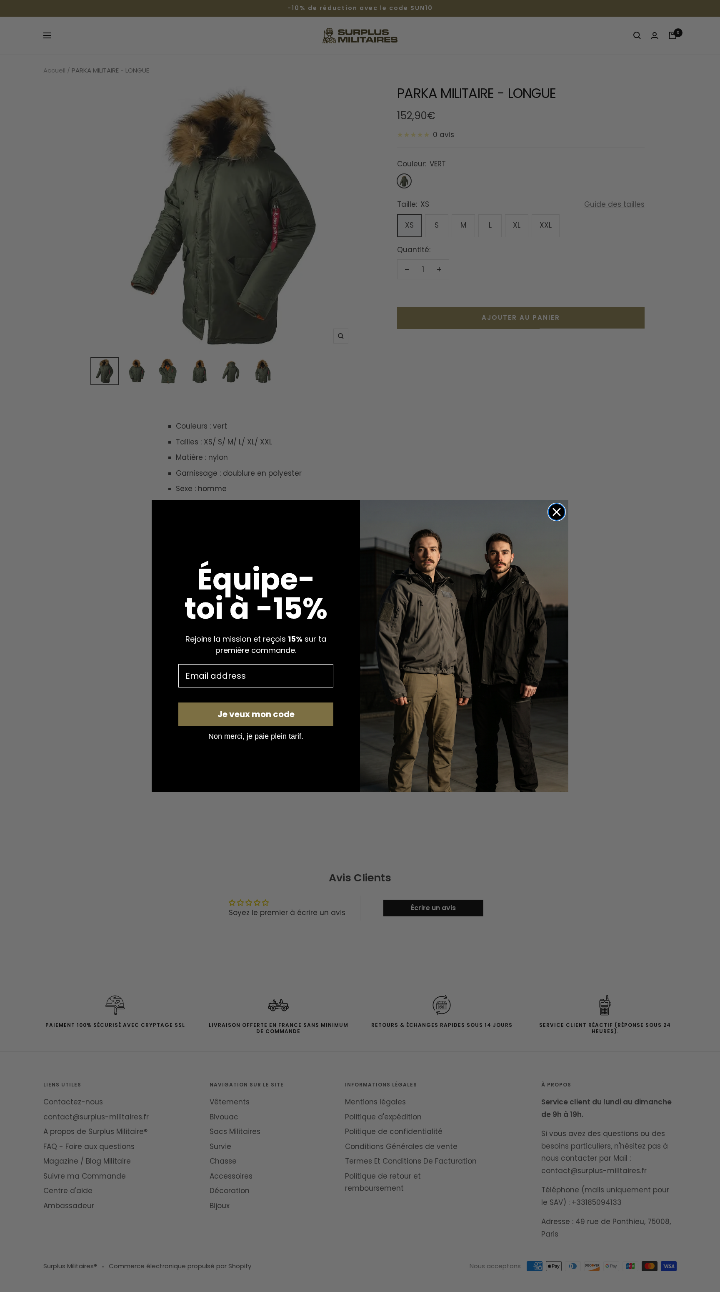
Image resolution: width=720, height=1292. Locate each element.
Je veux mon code (256, 714)
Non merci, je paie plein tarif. (255, 736)
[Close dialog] (556, 512)
